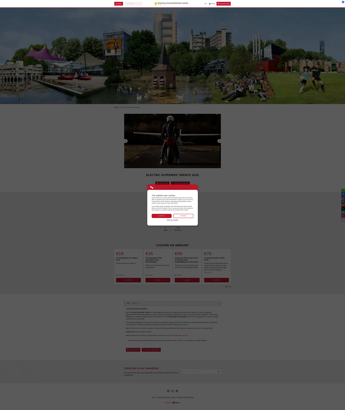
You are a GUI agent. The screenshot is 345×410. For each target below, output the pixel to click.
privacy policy (161, 203)
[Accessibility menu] (343, 2)
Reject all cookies (172, 220)
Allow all (161, 216)
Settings (183, 216)
